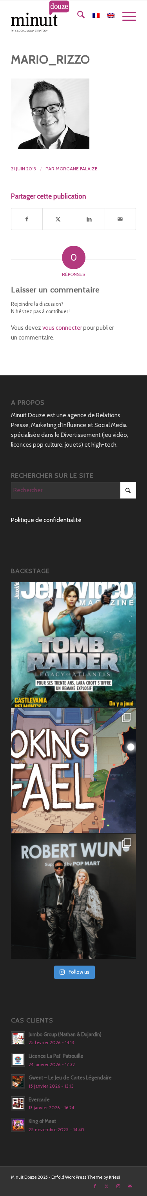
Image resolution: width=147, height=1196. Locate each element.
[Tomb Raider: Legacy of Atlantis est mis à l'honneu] (73, 644)
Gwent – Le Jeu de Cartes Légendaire (70, 1078)
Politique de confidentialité (46, 520)
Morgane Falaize (77, 169)
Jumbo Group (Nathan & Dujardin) (65, 1034)
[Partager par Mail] (120, 219)
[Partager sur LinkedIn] (89, 219)
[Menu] (125, 16)
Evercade (39, 1100)
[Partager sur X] (58, 219)
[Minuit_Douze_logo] (61, 16)
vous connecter (62, 327)
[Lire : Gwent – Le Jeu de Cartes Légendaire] (18, 1081)
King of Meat (42, 1121)
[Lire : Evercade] (18, 1103)
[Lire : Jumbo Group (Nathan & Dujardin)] (18, 1038)
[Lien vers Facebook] (95, 1186)
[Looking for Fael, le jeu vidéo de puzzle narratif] (73, 770)
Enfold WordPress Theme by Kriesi (85, 1177)
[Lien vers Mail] (130, 1186)
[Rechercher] (77, 16)
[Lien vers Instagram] (118, 1186)
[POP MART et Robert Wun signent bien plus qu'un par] (73, 896)
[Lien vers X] (107, 1186)
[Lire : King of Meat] (18, 1125)
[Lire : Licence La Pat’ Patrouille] (18, 1060)
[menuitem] (77, 16)
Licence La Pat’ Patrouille (56, 1056)
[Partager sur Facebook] (26, 219)
